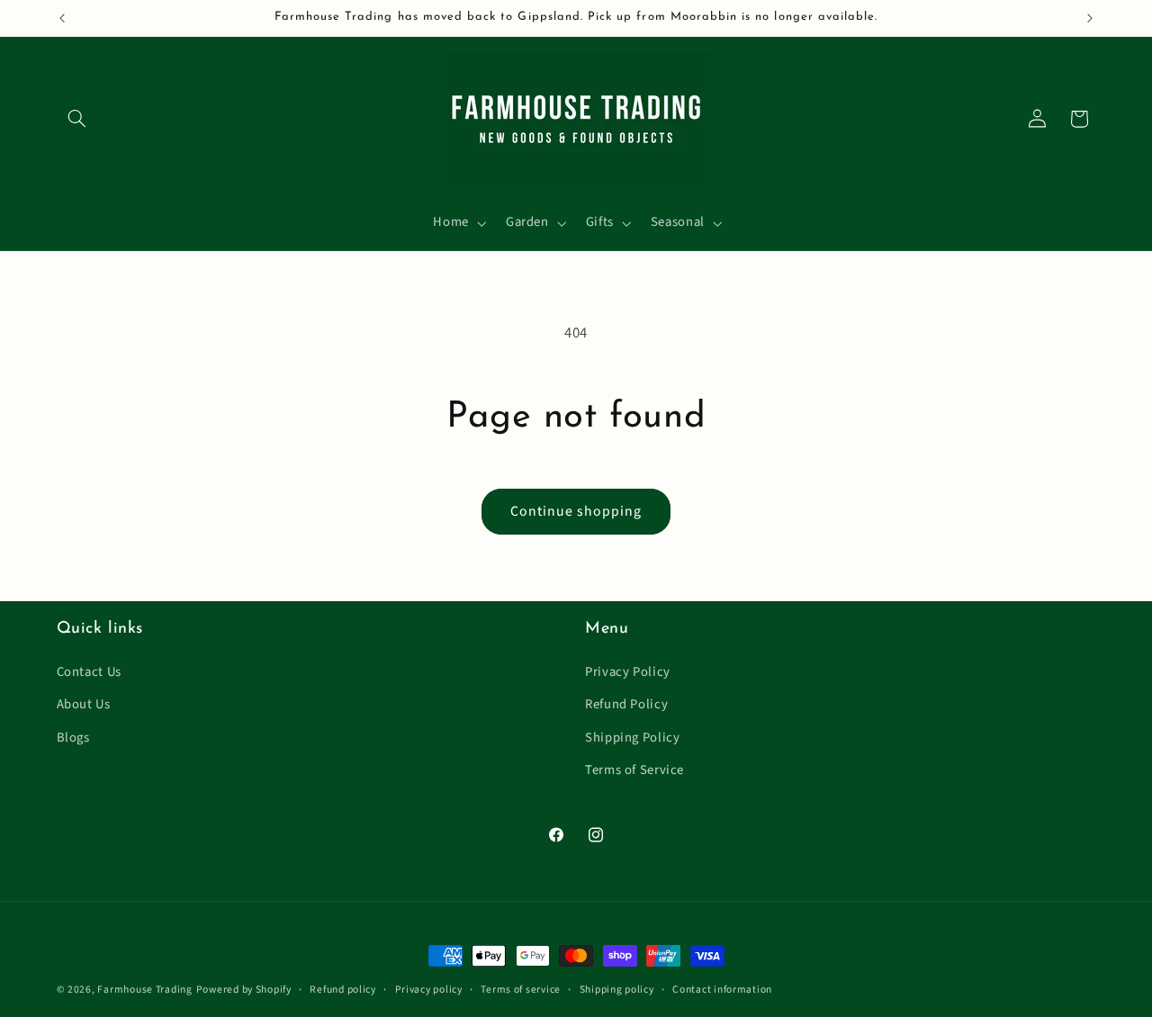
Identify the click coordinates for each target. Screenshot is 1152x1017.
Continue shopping (576, 511)
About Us (84, 704)
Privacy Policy (627, 671)
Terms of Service (634, 769)
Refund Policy (626, 704)
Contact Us (89, 671)
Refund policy (343, 989)
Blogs (73, 737)
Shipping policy (617, 989)
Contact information (722, 989)
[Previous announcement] (62, 18)
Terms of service (521, 989)
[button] (77, 119)
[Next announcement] (1090, 18)
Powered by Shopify (244, 989)
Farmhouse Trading (145, 989)
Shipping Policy (632, 737)
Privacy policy (429, 989)
